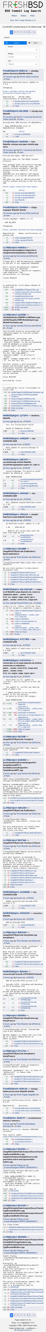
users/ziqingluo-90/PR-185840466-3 (21, 1167)
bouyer (19, 898)
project (13, 247)
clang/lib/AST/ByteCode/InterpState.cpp (28, 964)
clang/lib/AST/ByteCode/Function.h (22, 573)
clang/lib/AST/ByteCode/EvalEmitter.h (23, 580)
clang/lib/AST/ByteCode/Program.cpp (23, 875)
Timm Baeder (22, 557)
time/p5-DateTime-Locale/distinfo (27, 536)
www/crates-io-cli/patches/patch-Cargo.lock (29, 703)
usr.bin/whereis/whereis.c (24, 1139)
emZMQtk (25, 892)
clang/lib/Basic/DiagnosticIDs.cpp (27, 290)
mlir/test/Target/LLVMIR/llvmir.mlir (23, 399)
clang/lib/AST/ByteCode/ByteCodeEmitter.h (25, 582)
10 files (17, 634)
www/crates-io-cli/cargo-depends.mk (31, 715)
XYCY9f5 (24, 639)
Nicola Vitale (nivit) (28, 77)
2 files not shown (24, 729)
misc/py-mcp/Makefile (22, 134)
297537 (22, 131)
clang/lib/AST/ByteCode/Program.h (22, 873)
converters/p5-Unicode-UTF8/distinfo (28, 1003)
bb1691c (22, 1149)
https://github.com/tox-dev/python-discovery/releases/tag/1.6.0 (19, 92)
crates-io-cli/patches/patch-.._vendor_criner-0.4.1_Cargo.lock (27, 615)
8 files (20, 731)
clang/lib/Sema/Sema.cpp (24, 296)
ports (16, 71)
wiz (18, 421)
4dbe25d (22, 808)
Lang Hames (22, 773)
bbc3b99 (23, 111)
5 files (12, 584)
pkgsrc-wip (18, 589)
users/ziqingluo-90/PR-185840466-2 (21, 1253)
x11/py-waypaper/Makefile (24, 240)
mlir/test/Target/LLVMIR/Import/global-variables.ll (24, 395)
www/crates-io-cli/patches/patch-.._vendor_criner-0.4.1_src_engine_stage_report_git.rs (31, 719)
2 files (17, 106)
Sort (9, 61)
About (14, 16)
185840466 (14, 1191)
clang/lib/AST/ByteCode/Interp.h (21, 880)
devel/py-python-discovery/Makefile (27, 104)
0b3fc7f (21, 1118)
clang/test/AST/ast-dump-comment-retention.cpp (27, 299)
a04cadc (28, 589)
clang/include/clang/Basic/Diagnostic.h (28, 303)
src (14, 1118)
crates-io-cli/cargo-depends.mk (26, 621)
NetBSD (7, 415)
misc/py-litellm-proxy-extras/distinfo (27, 1108)
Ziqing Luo (21, 1165)
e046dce (22, 247)
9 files (13, 410)
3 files (22, 488)
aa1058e (22, 314)
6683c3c (23, 71)
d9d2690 (22, 1237)
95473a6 (22, 840)
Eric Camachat (26, 117)
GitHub (32, 256)
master (38, 603)
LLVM (6, 247)
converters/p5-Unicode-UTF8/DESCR (28, 1007)
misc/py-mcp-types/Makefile (25, 193)
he (18, 444)
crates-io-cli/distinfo (22, 619)
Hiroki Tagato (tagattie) (26, 1095)
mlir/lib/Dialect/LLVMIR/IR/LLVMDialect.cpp (26, 406)
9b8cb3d (22, 932)
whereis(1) (16, 1129)
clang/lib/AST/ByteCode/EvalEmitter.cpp (24, 575)
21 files (17, 310)
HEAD (28, 421)
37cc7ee (22, 1051)
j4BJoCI (24, 459)
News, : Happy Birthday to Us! (23, 20)
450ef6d (22, 1015)
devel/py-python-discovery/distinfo (27, 101)
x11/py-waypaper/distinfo (23, 238)
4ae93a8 (23, 141)
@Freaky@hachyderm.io (23, 1330)
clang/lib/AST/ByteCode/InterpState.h (27, 962)
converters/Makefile (27, 925)
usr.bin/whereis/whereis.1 (24, 1142)
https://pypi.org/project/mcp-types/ (20, 187)
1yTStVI (24, 415)
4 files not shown (21, 632)
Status (23, 16)
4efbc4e (23, 1089)
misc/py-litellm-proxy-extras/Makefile (28, 1111)
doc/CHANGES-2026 (28, 452)
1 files (17, 136)
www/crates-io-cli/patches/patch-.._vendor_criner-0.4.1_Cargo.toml (30, 725)
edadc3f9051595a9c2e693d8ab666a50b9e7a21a (22, 1137)
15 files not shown (21, 307)
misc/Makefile (20, 200)
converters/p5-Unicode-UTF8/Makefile (28, 999)
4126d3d (22, 760)
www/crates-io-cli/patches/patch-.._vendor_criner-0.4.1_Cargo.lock (30, 708)
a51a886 (22, 548)
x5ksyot (24, 514)
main (8, 79)
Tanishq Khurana (24, 326)
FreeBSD (7, 71)
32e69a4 (23, 207)
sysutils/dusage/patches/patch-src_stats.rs (31, 480)
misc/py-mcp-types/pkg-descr (25, 195)
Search (6, 37)
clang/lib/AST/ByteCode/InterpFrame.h (27, 1041)
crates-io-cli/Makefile (22, 624)
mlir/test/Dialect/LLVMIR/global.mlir (23, 403)
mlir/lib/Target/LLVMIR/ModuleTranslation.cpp (27, 392)
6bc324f (22, 1205)
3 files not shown (17, 408)
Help (32, 16)
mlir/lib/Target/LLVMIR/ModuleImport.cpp (25, 401)
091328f (22, 736)
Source (10, 47)
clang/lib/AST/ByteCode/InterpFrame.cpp (28, 1043)
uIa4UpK (24, 493)
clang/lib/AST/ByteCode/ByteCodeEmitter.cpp (26, 577)
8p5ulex (24, 971)
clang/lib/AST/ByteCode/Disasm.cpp (23, 871)
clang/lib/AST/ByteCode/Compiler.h (27, 752)
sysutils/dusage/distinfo (28, 483)
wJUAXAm (25, 660)
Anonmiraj (20, 256)
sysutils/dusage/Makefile (29, 486)
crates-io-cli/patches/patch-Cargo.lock (28, 611)
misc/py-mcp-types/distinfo (24, 198)
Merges (10, 54)
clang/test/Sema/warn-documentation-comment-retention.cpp (28, 293)
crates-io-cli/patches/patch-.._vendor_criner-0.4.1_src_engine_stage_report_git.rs (28, 627)
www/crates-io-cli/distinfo (27, 713)
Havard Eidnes (23, 603)
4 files (17, 202)
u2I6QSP (24, 438)
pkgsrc (15, 415)
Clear (35, 43)
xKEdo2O (25, 913)
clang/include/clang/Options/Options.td (28, 305)
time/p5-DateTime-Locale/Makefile (27, 540)
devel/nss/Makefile (27, 431)
